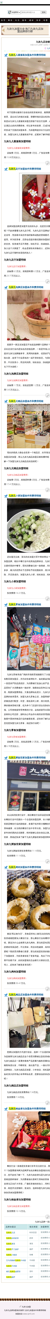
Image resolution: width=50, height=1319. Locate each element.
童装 (10, 1244)
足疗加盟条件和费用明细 (25, 168)
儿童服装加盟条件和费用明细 (27, 54)
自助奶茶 (12, 1238)
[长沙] (3, 30)
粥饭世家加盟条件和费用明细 (27, 757)
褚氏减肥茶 (13, 1271)
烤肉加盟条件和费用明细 (25, 867)
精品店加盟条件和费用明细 (26, 994)
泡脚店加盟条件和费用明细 (26, 287)
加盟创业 (19, 1314)
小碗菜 (11, 1255)
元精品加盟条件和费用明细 (26, 401)
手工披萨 (12, 1249)
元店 (10, 1233)
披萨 (10, 1277)
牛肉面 (11, 1266)
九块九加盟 (26, 1306)
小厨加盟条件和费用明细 (25, 495)
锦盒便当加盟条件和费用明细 (27, 1108)
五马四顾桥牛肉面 (16, 1260)
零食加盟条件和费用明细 (25, 604)
